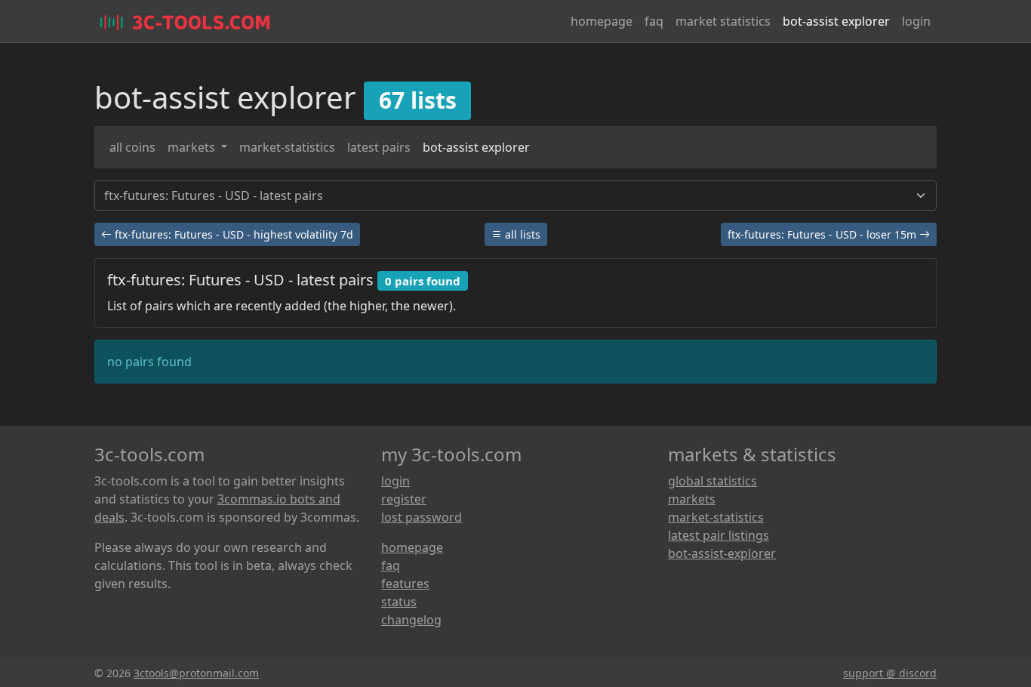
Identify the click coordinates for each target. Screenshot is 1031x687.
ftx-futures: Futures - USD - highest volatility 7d (232, 234)
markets (193, 147)
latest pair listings (718, 535)
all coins (132, 147)
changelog (411, 620)
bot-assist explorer (836, 21)
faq (654, 21)
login (916, 21)
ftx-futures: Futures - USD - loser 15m (823, 234)
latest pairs (379, 147)
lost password (421, 517)
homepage (601, 21)
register (403, 499)
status (399, 601)
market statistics (723, 21)
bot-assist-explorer (722, 553)
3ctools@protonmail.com (196, 673)
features (405, 583)
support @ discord (890, 673)
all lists (521, 234)
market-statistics (287, 147)
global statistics (712, 481)
